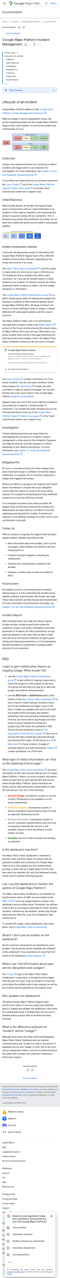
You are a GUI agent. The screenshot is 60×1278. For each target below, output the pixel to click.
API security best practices (14, 1161)
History (10, 974)
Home (4, 22)
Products (14, 22)
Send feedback (13, 33)
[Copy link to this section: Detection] (18, 158)
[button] (30, 90)
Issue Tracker (12, 184)
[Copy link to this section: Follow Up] (17, 528)
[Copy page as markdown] (34, 44)
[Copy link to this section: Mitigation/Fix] (22, 462)
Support (5, 1208)
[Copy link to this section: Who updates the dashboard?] (43, 996)
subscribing (25, 386)
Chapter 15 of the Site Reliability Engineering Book (26, 607)
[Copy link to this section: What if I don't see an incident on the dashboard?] (20, 939)
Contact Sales (8, 1203)
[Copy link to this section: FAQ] (11, 659)
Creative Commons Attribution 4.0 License (22, 1089)
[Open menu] (4, 3)
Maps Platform (34, 3)
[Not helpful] (23, 27)
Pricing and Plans (9, 1199)
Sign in (53, 3)
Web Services (8, 1187)
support (50, 748)
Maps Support (46, 324)
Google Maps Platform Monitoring (30, 927)
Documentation (12, 12)
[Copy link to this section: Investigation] (21, 428)
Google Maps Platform (31, 22)
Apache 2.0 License (25, 1092)
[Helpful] (19, 27)
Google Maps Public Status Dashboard (25, 769)
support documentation (22, 396)
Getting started (8, 1156)
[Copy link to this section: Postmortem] (21, 584)
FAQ (4, 1147)
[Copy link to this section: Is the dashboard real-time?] (40, 850)
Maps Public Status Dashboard (21, 268)
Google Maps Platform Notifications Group (27, 295)
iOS (3, 1178)
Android (5, 1173)
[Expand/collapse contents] (17, 52)
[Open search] (46, 3)
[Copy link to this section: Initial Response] (25, 200)
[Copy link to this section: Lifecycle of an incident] (40, 102)
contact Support (34, 955)
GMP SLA (7, 901)
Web (4, 1182)
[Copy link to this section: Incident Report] (25, 615)
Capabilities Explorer (11, 1152)
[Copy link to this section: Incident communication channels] (39, 247)
